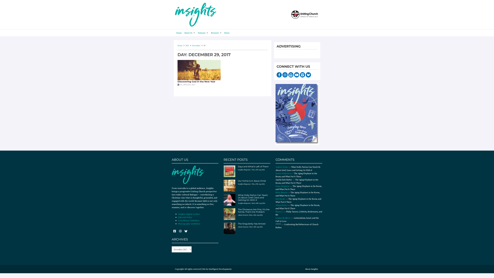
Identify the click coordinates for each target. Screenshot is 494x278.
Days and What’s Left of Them (253, 166)
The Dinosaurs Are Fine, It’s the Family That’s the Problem (254, 210)
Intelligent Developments (220, 269)
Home (180, 45)
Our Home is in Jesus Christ (252, 181)
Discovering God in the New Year (196, 81)
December (196, 45)
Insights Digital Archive (189, 214)
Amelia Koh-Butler (284, 179)
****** (278, 224)
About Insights (311, 269)
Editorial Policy (185, 217)
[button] (190, 33)
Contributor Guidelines (188, 220)
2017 (187, 45)
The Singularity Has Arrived (251, 224)
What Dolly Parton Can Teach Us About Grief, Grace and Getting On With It (253, 197)
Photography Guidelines (189, 223)
